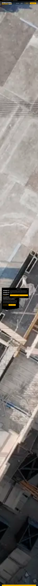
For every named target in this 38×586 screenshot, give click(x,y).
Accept (19, 295)
